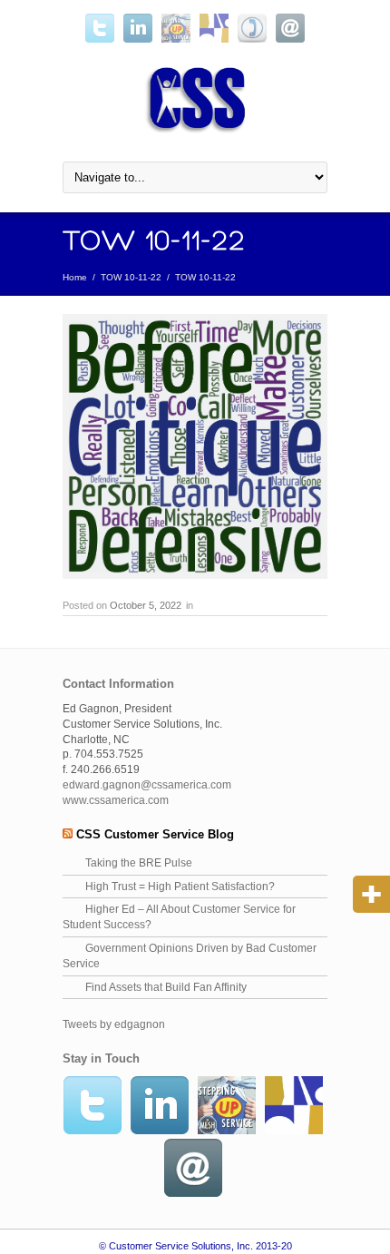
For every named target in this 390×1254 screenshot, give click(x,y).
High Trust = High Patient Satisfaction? (180, 886)
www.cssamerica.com (116, 800)
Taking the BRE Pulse (138, 863)
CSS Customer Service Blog (155, 834)
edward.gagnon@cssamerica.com (147, 785)
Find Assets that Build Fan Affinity (166, 987)
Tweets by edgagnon (114, 1024)
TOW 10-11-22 (131, 277)
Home (75, 277)
